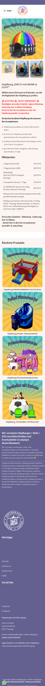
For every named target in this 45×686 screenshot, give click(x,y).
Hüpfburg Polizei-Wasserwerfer (22, 333)
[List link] (22, 561)
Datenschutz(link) (33, 682)
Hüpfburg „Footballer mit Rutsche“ (22, 422)
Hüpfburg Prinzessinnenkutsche (22, 377)
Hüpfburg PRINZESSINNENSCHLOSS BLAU (22, 289)
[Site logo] (22, 10)
